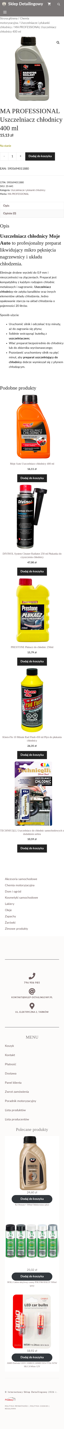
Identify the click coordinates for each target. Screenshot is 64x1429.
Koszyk (9, 1046)
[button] (58, 43)
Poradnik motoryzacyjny (20, 1101)
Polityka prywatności (16, 1406)
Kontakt (10, 1055)
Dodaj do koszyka (40, 156)
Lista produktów (15, 1110)
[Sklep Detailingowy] (4, 4)
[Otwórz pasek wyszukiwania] (59, 4)
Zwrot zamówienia (17, 1091)
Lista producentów (17, 1119)
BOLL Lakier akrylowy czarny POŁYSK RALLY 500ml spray (32, 1284)
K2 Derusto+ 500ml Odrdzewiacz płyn (32, 1204)
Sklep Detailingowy (25, 4)
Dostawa (10, 1073)
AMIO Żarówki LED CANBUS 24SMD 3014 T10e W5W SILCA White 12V (32, 1365)
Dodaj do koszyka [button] (32, 478)
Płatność (10, 1064)
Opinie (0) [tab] (9, 213)
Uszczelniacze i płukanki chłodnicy (28, 190)
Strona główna (8, 18)
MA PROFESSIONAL (18, 194)
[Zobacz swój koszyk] (49, 4)
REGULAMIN (10, 1409)
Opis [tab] (6, 205)
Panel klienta (13, 1082)
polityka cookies (39, 1406)
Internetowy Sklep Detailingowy (28, 1392)
